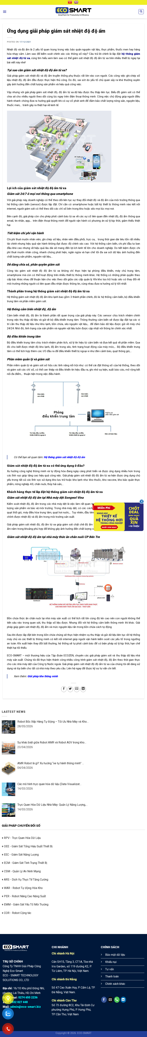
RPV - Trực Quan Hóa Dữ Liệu (22, 838)
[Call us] (117, 1000)
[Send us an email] (110, 1000)
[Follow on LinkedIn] (123, 1000)
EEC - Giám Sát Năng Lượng (21, 854)
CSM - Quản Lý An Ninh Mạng (22, 871)
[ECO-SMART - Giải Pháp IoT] (73, 11)
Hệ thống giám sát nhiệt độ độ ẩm (64, 457)
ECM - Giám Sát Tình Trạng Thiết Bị (25, 863)
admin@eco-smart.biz (25, 1006)
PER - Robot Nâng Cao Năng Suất (25, 896)
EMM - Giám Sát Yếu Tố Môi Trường (26, 904)
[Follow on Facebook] (104, 1000)
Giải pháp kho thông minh (42, 676)
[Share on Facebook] (64, 689)
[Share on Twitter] (70, 689)
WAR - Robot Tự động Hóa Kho (23, 887)
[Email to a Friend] (76, 689)
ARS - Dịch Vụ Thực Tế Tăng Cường (26, 879)
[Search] (141, 11)
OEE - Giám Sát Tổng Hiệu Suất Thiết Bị (28, 846)
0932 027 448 (19, 1002)
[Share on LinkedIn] (83, 689)
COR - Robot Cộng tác (17, 913)
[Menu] (4, 12)
